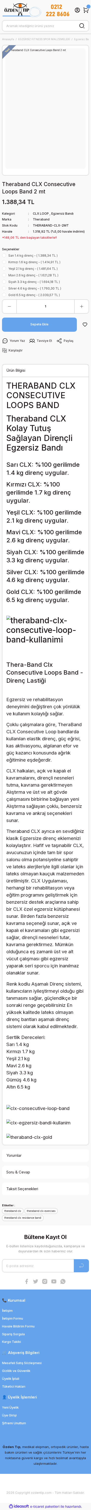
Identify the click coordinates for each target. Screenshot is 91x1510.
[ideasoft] (19, 1506)
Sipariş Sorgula (13, 1334)
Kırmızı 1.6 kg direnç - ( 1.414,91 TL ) (34, 262)
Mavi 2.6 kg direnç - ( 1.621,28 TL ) (33, 275)
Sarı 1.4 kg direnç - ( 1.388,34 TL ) (33, 255)
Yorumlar (13, 1155)
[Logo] (36, 10)
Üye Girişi (9, 1415)
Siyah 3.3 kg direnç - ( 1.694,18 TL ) (34, 282)
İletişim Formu (12, 1318)
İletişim (7, 1311)
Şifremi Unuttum (14, 1423)
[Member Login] (77, 10)
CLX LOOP (41, 213)
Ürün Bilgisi (15, 370)
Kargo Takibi (11, 1342)
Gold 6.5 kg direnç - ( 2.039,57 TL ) (34, 295)
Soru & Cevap (18, 1172)
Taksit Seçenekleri (22, 1188)
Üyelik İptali (10, 1379)
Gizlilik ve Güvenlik (16, 1371)
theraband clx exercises (41, 1210)
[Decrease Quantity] (9, 306)
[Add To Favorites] (85, 325)
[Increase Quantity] (82, 306)
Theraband (41, 219)
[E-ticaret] (45, 1506)
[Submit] (81, 1265)
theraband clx (12, 1210)
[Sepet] (86, 10)
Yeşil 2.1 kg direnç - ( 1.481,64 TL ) (33, 269)
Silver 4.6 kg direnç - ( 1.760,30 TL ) (34, 288)
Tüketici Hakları (13, 1386)
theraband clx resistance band (22, 1217)
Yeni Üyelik (10, 1407)
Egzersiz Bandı (62, 213)
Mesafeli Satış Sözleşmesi (22, 1363)
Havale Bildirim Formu (18, 1326)
